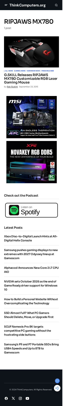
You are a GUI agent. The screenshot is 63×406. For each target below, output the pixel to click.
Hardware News (33, 71)
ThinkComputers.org (27, 5)
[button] (6, 5)
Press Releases (47, 71)
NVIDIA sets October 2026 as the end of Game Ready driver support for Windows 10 (30, 285)
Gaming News (19, 71)
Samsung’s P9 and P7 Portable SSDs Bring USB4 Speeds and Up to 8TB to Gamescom (31, 348)
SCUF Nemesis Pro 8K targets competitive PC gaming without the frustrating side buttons (27, 331)
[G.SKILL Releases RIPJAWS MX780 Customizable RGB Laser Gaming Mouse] (31, 51)
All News (9, 71)
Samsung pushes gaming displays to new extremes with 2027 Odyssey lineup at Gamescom (31, 254)
